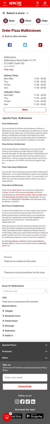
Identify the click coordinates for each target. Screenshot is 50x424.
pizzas (6, 192)
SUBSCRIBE (25, 386)
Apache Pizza (9, 345)
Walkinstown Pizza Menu (20, 199)
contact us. (42, 237)
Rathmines (10, 330)
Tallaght (9, 311)
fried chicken (20, 195)
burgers (28, 195)
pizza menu (16, 190)
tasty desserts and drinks (14, 197)
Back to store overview (16, 36)
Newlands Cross (12, 316)
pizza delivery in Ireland (16, 241)
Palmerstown (11, 321)
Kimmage (9, 326)
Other (5, 358)
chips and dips (37, 195)
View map (8, 69)
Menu (25, 109)
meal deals (30, 192)
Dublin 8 (9, 335)
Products (7, 351)
